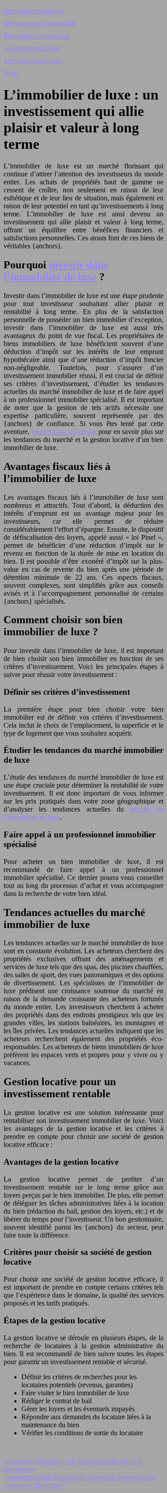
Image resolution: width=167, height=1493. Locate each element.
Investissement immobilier (40, 23)
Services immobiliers (33, 60)
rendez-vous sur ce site (64, 431)
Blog (10, 73)
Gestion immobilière (32, 48)
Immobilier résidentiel (34, 11)
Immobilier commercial (36, 36)
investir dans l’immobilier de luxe (55, 271)
